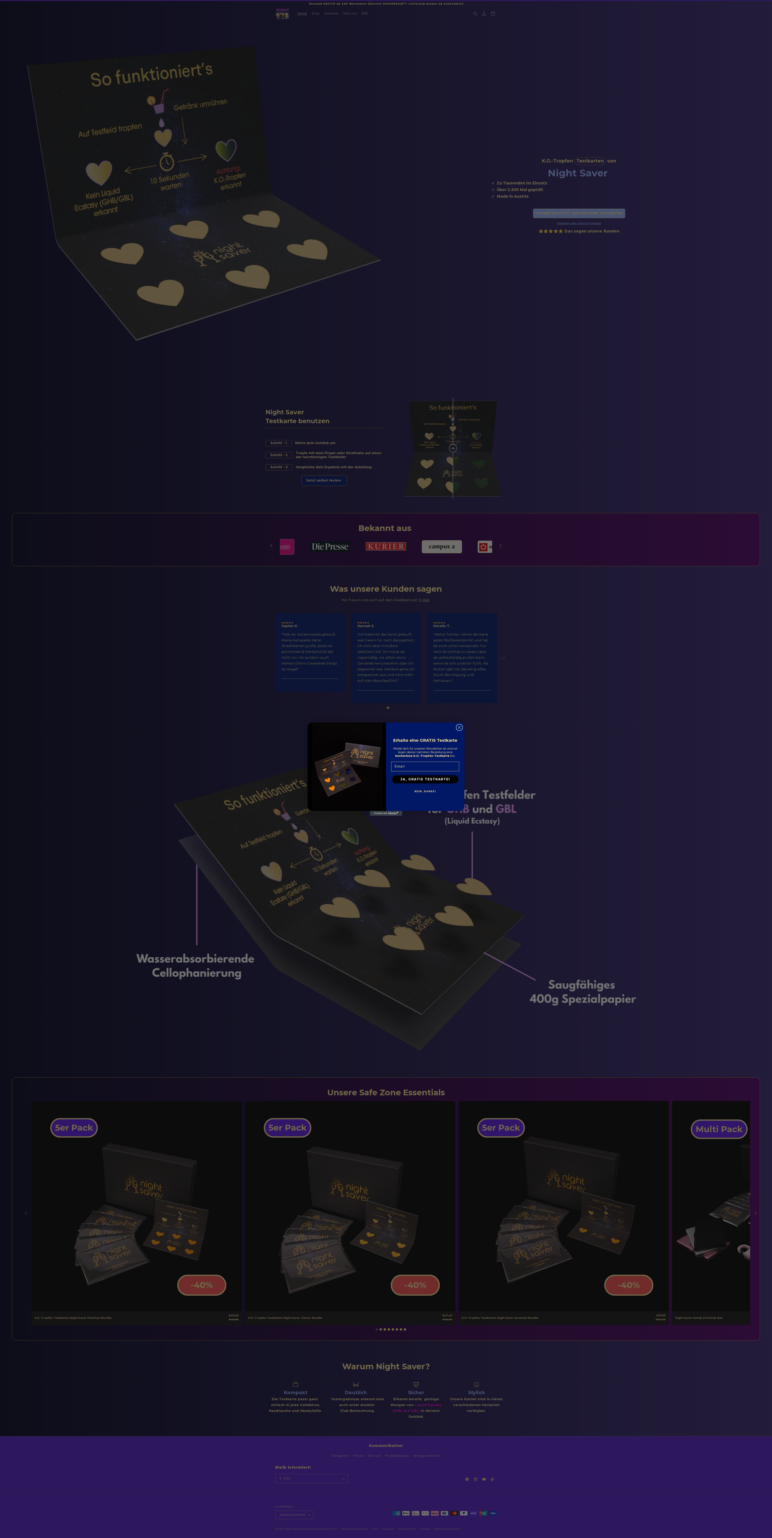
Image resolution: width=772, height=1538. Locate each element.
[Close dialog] (459, 727)
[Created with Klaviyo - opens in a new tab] (386, 813)
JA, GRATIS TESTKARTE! (425, 779)
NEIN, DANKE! (425, 791)
